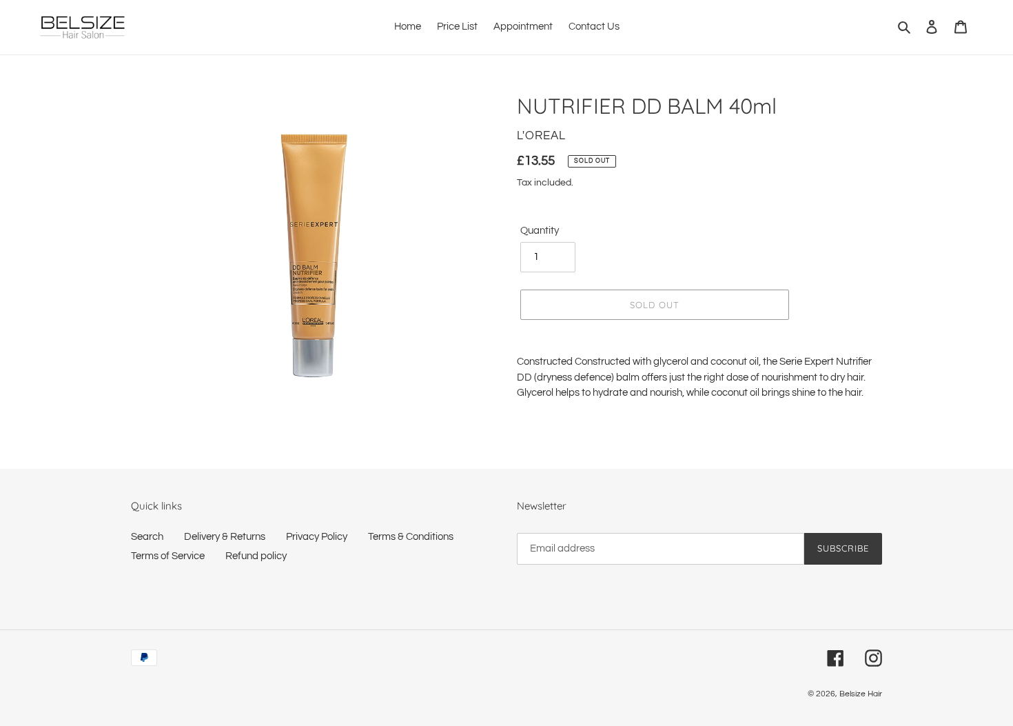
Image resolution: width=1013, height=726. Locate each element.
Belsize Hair (860, 693)
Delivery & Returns (224, 537)
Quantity (539, 230)
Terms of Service (168, 556)
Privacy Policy (316, 537)
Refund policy (256, 556)
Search (147, 537)
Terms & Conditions (410, 537)
